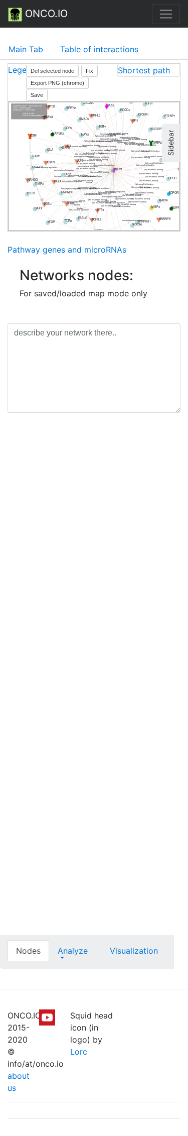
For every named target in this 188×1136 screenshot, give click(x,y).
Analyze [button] (73, 951)
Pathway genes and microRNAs (67, 250)
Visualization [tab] (134, 951)
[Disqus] (94, 562)
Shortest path (144, 70)
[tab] (148, 70)
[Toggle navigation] (166, 14)
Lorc (78, 1052)
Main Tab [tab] (26, 49)
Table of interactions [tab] (99, 49)
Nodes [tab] (28, 951)
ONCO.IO (45, 14)
